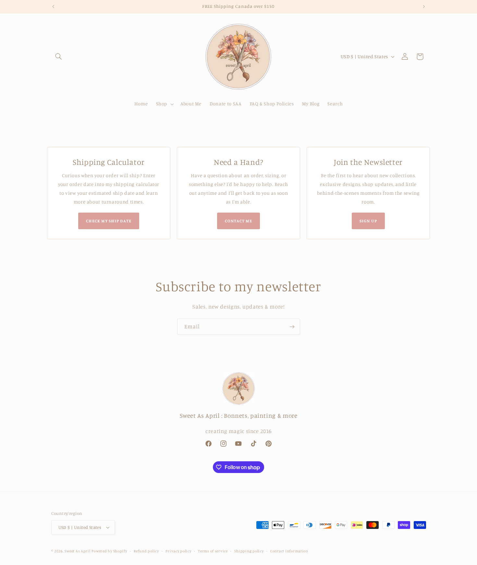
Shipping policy (248, 551)
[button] (58, 56)
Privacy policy (178, 551)
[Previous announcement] (53, 6)
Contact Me (238, 220)
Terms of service (213, 551)
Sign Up (368, 220)
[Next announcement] (424, 6)
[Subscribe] (292, 327)
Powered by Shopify (109, 551)
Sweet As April (77, 551)
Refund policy (146, 551)
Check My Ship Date (109, 220)
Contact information (289, 551)
